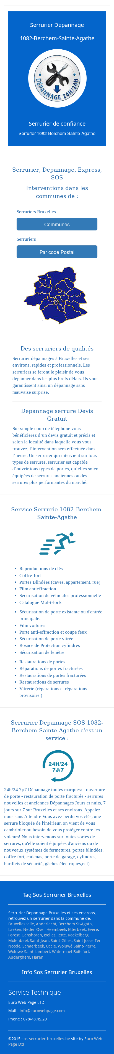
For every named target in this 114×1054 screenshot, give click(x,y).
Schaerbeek (33, 946)
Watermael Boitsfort (70, 951)
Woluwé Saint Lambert (29, 951)
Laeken (14, 929)
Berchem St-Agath (75, 923)
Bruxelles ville (21, 923)
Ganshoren (32, 935)
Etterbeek (77, 929)
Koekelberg (78, 935)
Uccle (51, 946)
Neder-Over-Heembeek (44, 929)
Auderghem (19, 957)
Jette (62, 935)
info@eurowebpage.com (42, 1010)
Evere (93, 929)
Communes (57, 224)
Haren (37, 957)
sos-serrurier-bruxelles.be (46, 1038)
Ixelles (50, 935)
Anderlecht (46, 923)
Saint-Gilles (61, 940)
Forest (14, 935)
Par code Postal (57, 251)
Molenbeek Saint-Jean (28, 940)
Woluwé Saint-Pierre (76, 946)
